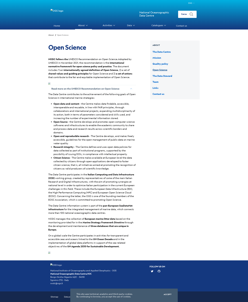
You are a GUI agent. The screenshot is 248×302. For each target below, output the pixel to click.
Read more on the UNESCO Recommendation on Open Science (85, 88)
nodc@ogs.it (56, 283)
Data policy (69, 296)
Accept (168, 294)
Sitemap (54, 296)
